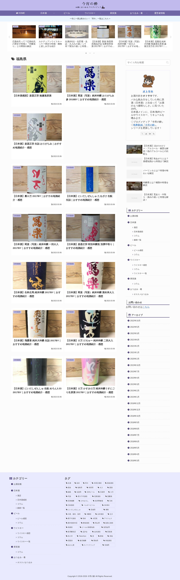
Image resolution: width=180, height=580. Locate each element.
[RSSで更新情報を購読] (153, 133)
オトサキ (148, 91)
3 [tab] (94, 53)
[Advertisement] (90, 133)
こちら (146, 307)
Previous (9, 37)
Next (170, 37)
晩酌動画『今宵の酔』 (145, 125)
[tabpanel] (24, 36)
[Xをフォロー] (142, 133)
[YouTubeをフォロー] (146, 133)
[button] (167, 62)
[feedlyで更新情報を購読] (150, 133)
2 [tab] (90, 53)
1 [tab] (86, 53)
